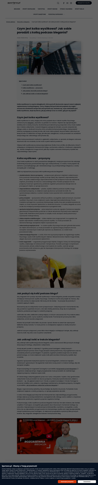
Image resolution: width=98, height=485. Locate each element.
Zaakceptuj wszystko (67, 481)
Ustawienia (86, 481)
